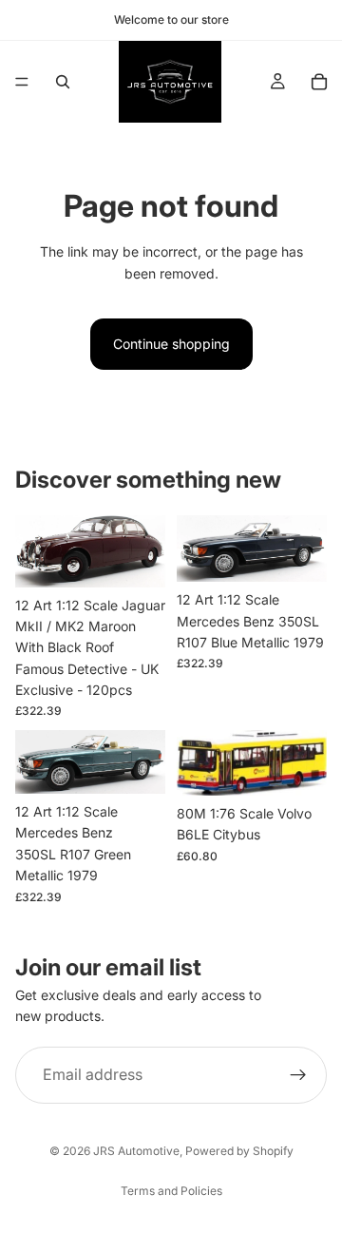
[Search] (63, 82)
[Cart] (319, 82)
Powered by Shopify (239, 1151)
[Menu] (22, 82)
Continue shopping (171, 344)
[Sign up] (298, 1074)
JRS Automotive (136, 1151)
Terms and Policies (171, 1191)
